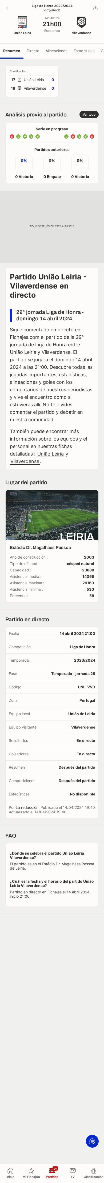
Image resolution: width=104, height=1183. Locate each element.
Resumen (11, 50)
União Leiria (50, 454)
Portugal (87, 700)
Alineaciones (56, 50)
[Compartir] (95, 8)
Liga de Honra (82, 646)
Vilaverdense (24, 461)
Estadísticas (84, 50)
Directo (33, 50)
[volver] (8, 8)
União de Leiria (81, 713)
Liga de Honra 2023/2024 (52, 5)
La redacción (27, 807)
